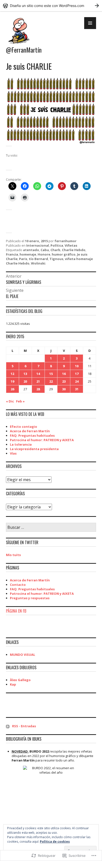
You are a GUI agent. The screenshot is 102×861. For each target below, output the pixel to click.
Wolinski (38, 263)
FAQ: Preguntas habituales (32, 435)
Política (57, 245)
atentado (31, 250)
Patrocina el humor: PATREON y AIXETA (42, 440)
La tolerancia (21, 444)
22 (51, 381)
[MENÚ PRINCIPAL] (90, 23)
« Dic (10, 401)
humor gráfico (64, 254)
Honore (44, 254)
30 (64, 389)
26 (12, 389)
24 (76, 381)
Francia (12, 254)
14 (38, 373)
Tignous (56, 259)
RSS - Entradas (24, 726)
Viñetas (71, 245)
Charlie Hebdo (73, 250)
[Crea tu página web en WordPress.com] (51, 5)
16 (64, 373)
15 (51, 373)
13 (25, 373)
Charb (55, 250)
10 (76, 366)
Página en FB (16, 611)
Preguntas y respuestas (30, 598)
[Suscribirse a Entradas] (7, 726)
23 (64, 381)
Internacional (37, 245)
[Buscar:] (51, 527)
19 (12, 381)
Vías (13, 453)
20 (25, 381)
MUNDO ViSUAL (22, 654)
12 (12, 373)
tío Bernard (38, 259)
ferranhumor (65, 241)
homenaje (28, 254)
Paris (23, 259)
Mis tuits (13, 555)
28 (38, 389)
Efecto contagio (23, 426)
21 (38, 381)
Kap (13, 684)
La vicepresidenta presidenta (34, 449)
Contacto (18, 584)
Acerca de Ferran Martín (30, 431)
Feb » (20, 401)
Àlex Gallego (20, 680)
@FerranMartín (24, 49)
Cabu (45, 250)
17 (76, 373)
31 (76, 389)
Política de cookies (55, 841)
